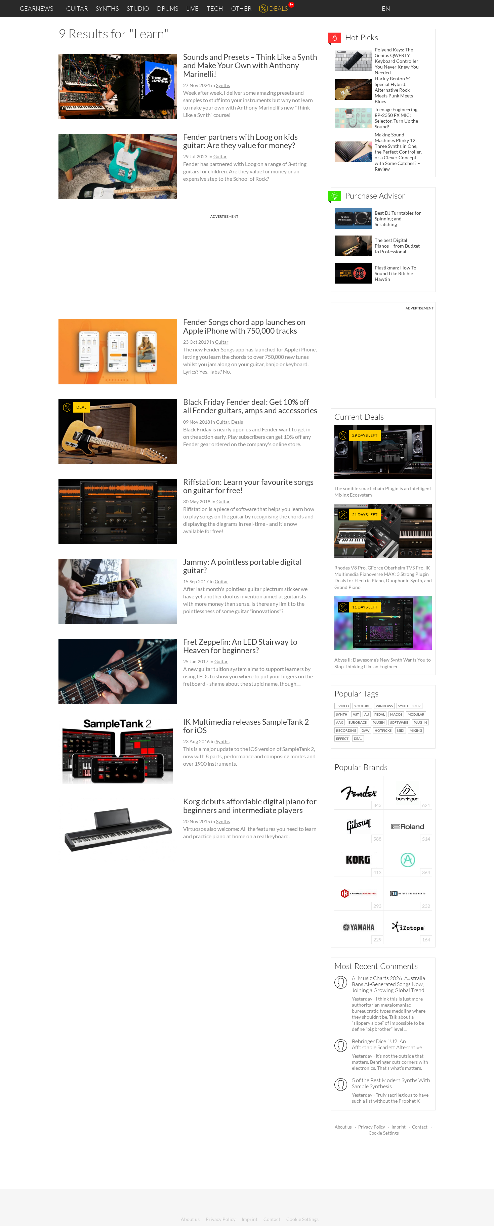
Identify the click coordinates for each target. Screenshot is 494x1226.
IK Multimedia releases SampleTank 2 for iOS (246, 726)
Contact (419, 1127)
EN (386, 8)
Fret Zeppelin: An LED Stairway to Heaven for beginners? (240, 646)
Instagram (422, 8)
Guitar (77, 8)
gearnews (36, 8)
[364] (408, 859)
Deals (278, 8)
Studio (138, 8)
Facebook (436, 8)
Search (484, 9)
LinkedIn (407, 8)
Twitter (450, 8)
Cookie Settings (384, 1133)
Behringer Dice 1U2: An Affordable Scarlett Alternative (387, 1044)
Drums (167, 8)
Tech (215, 8)
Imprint (399, 1127)
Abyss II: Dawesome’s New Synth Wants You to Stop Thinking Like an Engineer (382, 636)
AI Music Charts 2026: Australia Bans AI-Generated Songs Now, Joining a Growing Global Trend (388, 984)
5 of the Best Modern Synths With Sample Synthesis (391, 1083)
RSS (466, 8)
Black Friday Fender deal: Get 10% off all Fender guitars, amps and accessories (250, 406)
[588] (359, 825)
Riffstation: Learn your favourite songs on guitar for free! (248, 486)
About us (343, 1127)
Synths (107, 8)
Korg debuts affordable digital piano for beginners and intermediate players (250, 805)
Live (192, 8)
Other (241, 8)
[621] (407, 792)
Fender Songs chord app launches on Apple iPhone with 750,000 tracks (244, 326)
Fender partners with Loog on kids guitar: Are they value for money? (240, 141)
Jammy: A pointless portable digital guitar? (242, 566)
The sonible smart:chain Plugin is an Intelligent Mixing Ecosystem (382, 465)
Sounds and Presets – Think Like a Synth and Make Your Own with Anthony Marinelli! (250, 65)
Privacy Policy (371, 1127)
